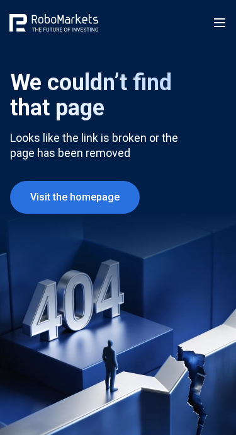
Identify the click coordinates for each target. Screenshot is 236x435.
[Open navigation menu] (220, 23)
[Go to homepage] (53, 23)
